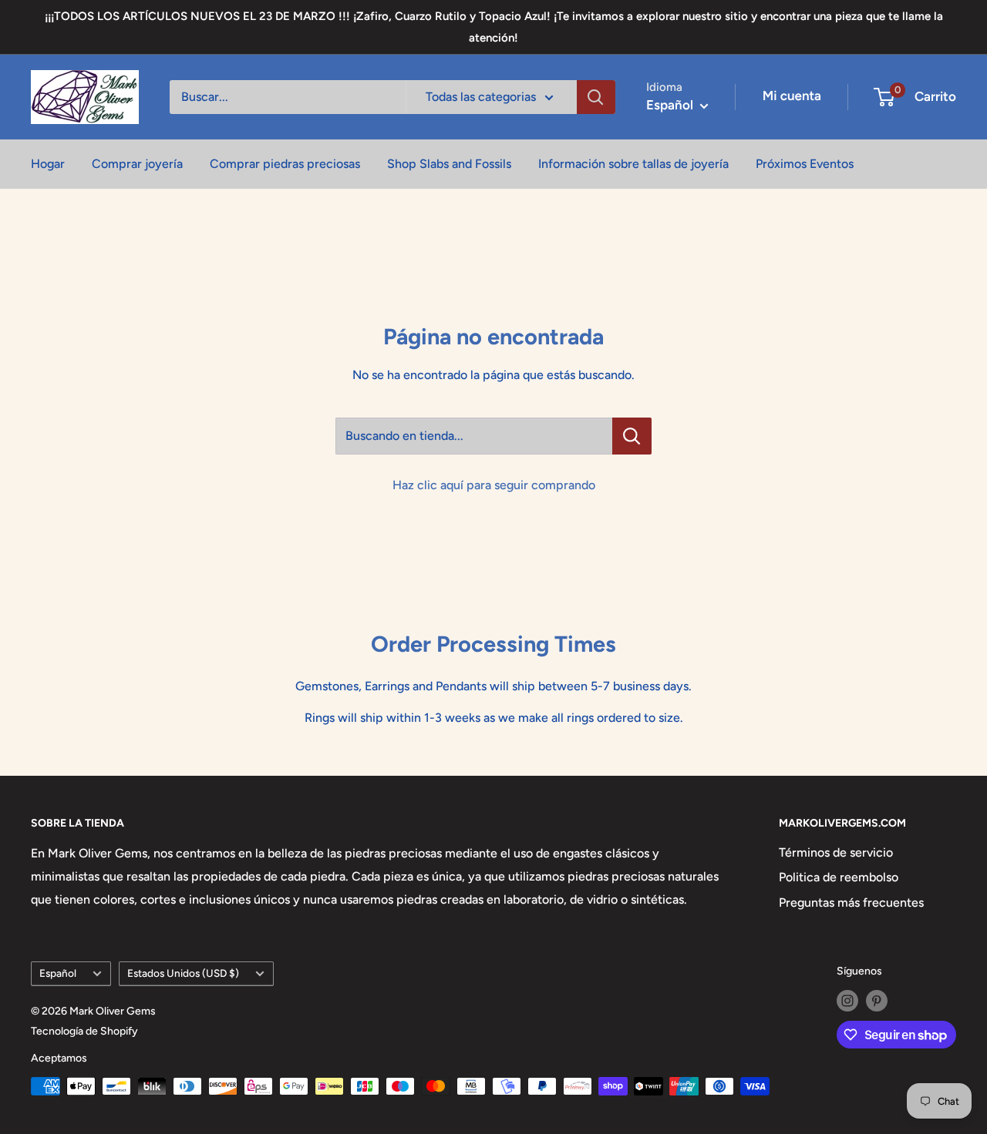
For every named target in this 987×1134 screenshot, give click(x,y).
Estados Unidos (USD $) (183, 973)
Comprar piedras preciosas (285, 163)
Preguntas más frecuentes (851, 902)
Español (57, 973)
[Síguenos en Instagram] (847, 1001)
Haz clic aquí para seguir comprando (493, 485)
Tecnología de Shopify (84, 1031)
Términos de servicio (836, 852)
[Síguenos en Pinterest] (877, 1001)
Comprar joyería (137, 163)
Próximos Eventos (805, 163)
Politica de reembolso (838, 877)
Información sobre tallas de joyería (633, 163)
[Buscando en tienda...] (632, 436)
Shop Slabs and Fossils (449, 163)
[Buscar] (596, 97)
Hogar (48, 163)
